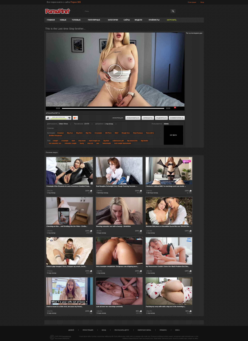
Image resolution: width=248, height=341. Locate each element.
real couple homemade (122, 143)
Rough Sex (126, 133)
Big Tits (88, 133)
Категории (113, 20)
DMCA (177, 330)
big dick (106, 141)
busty (82, 143)
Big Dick (79, 133)
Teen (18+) (150, 133)
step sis (90, 143)
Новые (63, 20)
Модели (138, 20)
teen (73, 141)
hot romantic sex (55, 143)
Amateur (60, 133)
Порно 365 (76, 2)
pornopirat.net (66, 336)
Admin (166, 124)
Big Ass (70, 133)
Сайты (127, 20)
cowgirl (55, 141)
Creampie (98, 133)
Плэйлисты (154, 20)
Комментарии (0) (176, 118)
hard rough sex (94, 141)
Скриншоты (148, 118)
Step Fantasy (138, 133)
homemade (107, 143)
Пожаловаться (133, 118)
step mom (82, 141)
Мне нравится (48, 118)
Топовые (76, 20)
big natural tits (132, 141)
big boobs (144, 141)
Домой (71, 330)
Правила (163, 330)
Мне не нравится (69, 118)
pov (97, 143)
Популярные (94, 20)
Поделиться (161, 118)
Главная (51, 20)
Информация (118, 118)
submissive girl (118, 141)
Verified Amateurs (55, 135)
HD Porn (108, 133)
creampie (64, 141)
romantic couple (70, 143)
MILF (116, 133)
